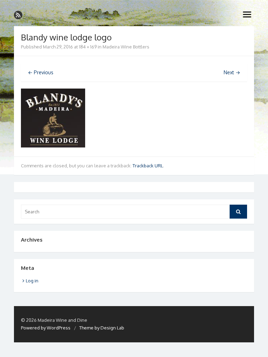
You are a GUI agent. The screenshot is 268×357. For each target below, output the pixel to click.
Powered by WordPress (45, 328)
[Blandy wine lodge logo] (53, 146)
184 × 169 (88, 47)
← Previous (40, 72)
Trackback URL (148, 165)
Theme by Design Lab (101, 328)
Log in (32, 280)
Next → (232, 72)
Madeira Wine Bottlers (126, 47)
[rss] (18, 15)
